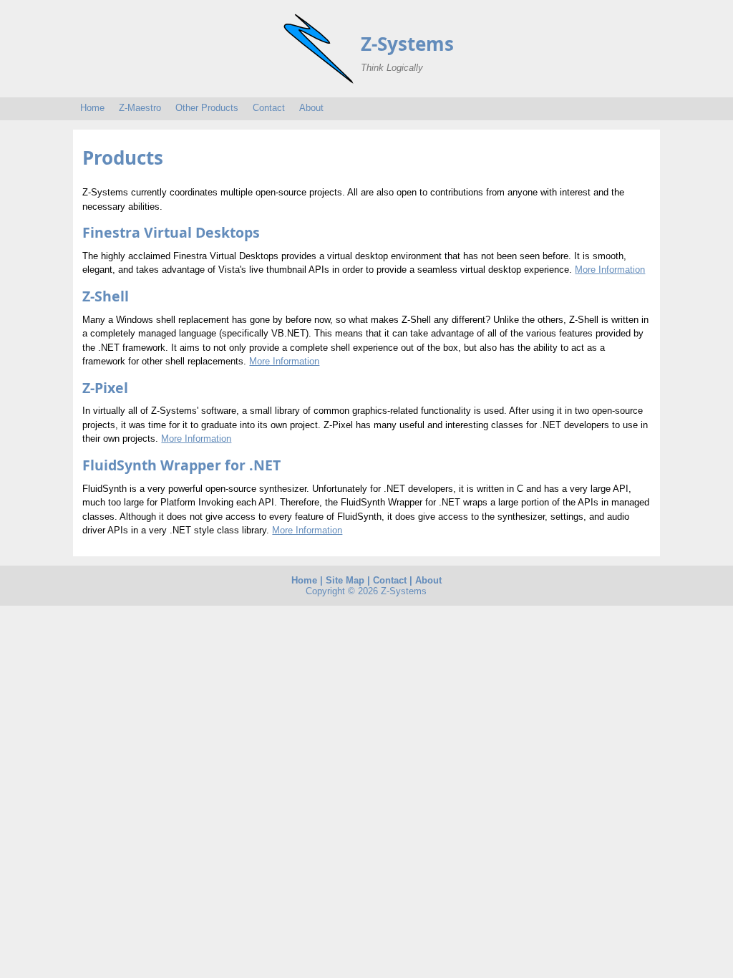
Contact (269, 107)
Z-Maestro (140, 107)
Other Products (206, 107)
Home (92, 107)
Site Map (345, 580)
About (311, 107)
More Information (610, 269)
